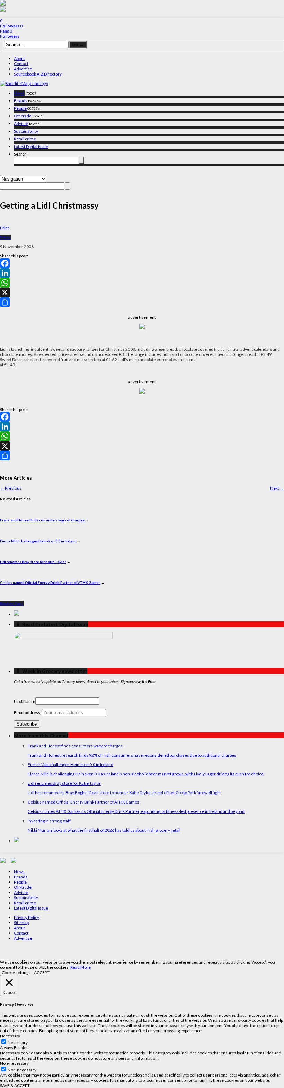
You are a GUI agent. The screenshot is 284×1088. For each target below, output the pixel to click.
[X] (142, 292)
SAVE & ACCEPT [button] (15, 1085)
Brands (20, 100)
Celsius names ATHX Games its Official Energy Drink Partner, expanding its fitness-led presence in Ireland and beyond (136, 811)
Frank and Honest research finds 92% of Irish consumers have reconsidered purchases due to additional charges (132, 755)
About (19, 58)
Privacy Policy (26, 917)
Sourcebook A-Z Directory (38, 74)
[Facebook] (142, 263)
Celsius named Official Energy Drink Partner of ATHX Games (50, 582)
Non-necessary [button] (14, 1063)
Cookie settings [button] (16, 972)
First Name (24, 701)
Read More (80, 967)
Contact (21, 63)
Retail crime (25, 138)
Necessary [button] (10, 1035)
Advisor (21, 123)
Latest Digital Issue (31, 146)
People (20, 108)
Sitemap (21, 922)
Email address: (28, 712)
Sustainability (26, 131)
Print (4, 227)
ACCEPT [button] (42, 972)
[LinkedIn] (142, 273)
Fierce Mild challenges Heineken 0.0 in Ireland (38, 541)
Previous (10, 488)
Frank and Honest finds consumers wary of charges (42, 520)
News (19, 93)
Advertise (23, 68)
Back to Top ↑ (12, 603)
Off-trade (23, 116)
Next (277, 488)
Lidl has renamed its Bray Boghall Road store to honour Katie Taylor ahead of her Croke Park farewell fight (124, 792)
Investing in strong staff (49, 820)
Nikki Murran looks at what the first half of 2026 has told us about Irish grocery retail (104, 830)
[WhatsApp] (142, 283)
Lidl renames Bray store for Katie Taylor (33, 562)
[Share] (142, 302)
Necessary (18, 1042)
